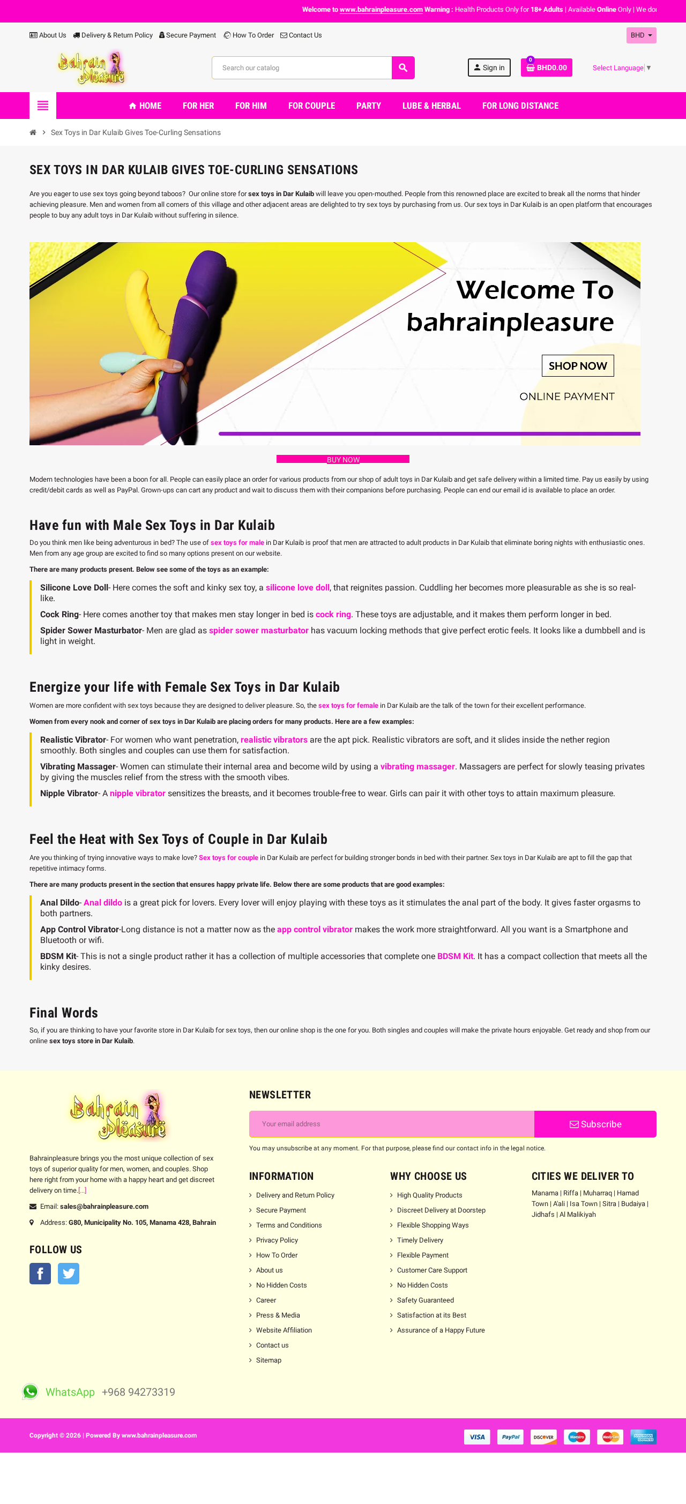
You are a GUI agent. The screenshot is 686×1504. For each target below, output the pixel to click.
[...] (82, 1190)
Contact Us (304, 35)
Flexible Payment (423, 1255)
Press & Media (278, 1315)
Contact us (272, 1345)
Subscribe (600, 1124)
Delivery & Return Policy (116, 35)
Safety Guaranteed (425, 1300)
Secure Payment (191, 35)
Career (266, 1300)
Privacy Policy (277, 1240)
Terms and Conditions (289, 1225)
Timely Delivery (420, 1240)
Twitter (68, 1273)
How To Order (252, 35)
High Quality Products (430, 1195)
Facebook (40, 1273)
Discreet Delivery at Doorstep (441, 1210)
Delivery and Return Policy (295, 1195)
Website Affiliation (284, 1330)
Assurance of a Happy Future (441, 1330)
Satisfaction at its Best (431, 1315)
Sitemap (268, 1360)
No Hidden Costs (281, 1285)
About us (269, 1270)
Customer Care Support (432, 1270)
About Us (52, 35)
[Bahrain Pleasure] (94, 67)
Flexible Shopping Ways (433, 1225)
